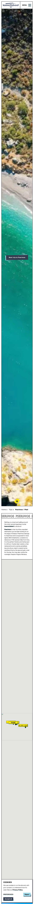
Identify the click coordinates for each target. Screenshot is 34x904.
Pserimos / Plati (21, 509)
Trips (10, 509)
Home (3, 509)
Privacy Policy (18, 890)
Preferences (8, 894)
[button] (23, 726)
